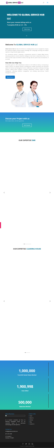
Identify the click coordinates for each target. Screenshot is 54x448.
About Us (32, 418)
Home (31, 415)
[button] (4, 192)
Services (31, 420)
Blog (31, 422)
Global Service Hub (29, 446)
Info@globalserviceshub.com (11, 431)
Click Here (27, 29)
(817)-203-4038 (8, 433)
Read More (10, 77)
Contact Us (32, 424)
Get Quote (27, 125)
